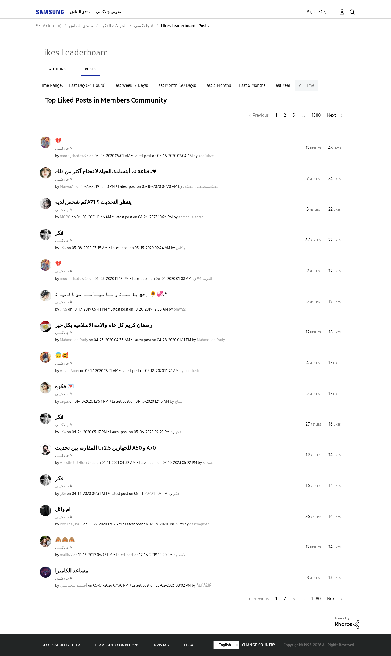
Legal (190, 645)
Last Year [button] (282, 85)
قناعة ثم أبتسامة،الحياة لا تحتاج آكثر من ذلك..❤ (106, 171)
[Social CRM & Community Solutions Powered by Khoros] (347, 622)
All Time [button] (306, 85)
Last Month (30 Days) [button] (176, 85)
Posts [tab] (90, 69)
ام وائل (63, 509)
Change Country (259, 645)
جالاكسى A (63, 148)
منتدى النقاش (80, 12)
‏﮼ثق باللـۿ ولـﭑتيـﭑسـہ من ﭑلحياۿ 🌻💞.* (111, 294)
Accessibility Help (61, 645)
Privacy (161, 645)
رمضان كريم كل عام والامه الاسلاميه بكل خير (103, 325)
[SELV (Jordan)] (50, 11)
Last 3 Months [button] (218, 85)
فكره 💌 (64, 386)
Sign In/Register (320, 12)
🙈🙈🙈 (65, 539)
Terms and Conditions (117, 645)
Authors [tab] (57, 69)
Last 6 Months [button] (252, 85)
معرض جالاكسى (108, 12)
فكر (59, 233)
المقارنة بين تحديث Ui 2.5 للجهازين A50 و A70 (105, 448)
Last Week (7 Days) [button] (131, 85)
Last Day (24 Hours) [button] (87, 85)
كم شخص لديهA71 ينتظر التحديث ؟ (93, 202)
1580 (316, 115)
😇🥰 (61, 355)
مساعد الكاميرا (71, 570)
